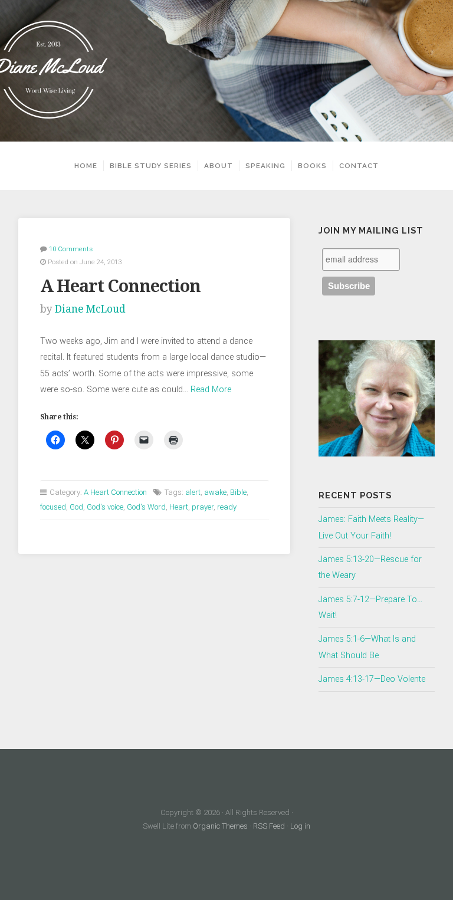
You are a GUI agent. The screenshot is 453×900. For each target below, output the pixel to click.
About (218, 166)
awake (215, 492)
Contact (359, 166)
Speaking (265, 166)
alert (193, 492)
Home (85, 166)
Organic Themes (220, 826)
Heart (178, 506)
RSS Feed (269, 826)
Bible (238, 492)
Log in (300, 826)
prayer (203, 506)
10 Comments (71, 249)
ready (227, 506)
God (76, 506)
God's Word (146, 506)
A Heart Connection (120, 286)
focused (53, 506)
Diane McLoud (90, 309)
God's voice (105, 506)
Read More (211, 390)
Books (312, 166)
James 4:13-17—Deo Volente (372, 679)
